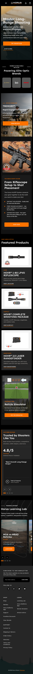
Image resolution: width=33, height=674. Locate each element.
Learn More (8, 549)
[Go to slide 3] (7, 560)
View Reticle (15, 123)
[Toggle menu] (6, 3)
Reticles (5, 604)
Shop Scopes (8, 49)
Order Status (7, 635)
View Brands (7, 620)
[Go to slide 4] (9, 560)
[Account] (26, 3)
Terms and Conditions (6, 643)
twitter (19, 589)
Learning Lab (21, 600)
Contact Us (6, 628)
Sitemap (22, 670)
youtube (25, 589)
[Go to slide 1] (2, 560)
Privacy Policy (7, 647)
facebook (8, 589)
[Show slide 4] (19, 132)
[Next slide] (27, 132)
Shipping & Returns (9, 632)
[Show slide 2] (14, 132)
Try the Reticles (16, 43)
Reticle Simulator (22, 608)
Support (5, 612)
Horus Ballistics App (8, 608)
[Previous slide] (5, 132)
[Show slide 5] (21, 132)
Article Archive (21, 612)
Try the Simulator (16, 415)
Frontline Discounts (9, 616)
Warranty (6, 639)
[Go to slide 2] (5, 560)
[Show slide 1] (12, 132)
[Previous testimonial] (5, 489)
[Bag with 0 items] (30, 3)
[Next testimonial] (9, 489)
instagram (14, 589)
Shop (5, 600)
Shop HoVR (16, 224)
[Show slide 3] (16, 132)
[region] (16, 115)
